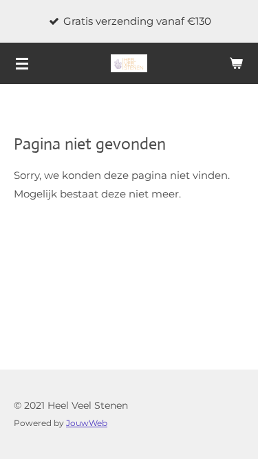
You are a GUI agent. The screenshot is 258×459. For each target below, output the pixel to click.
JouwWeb (86, 423)
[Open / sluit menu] (22, 63)
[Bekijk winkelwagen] (236, 63)
